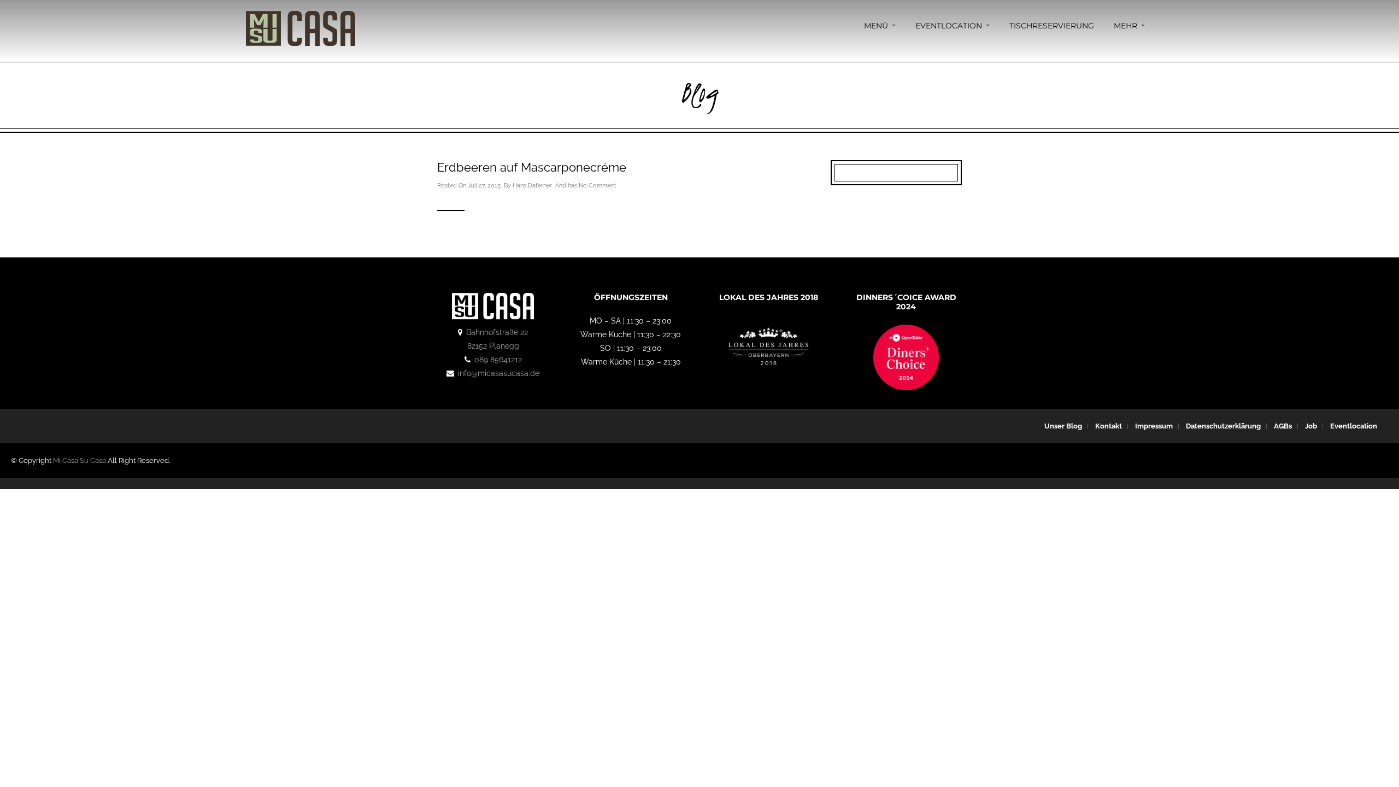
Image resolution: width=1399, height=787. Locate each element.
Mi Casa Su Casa (79, 460)
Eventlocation (948, 26)
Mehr (1125, 26)
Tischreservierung (1051, 26)
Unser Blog (1063, 426)
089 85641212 (498, 359)
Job (1311, 426)
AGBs (1283, 426)
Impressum (1154, 426)
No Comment (597, 185)
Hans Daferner (532, 185)
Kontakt (1108, 426)
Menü (876, 26)
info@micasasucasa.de (498, 373)
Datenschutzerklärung (1223, 426)
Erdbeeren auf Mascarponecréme (531, 167)
